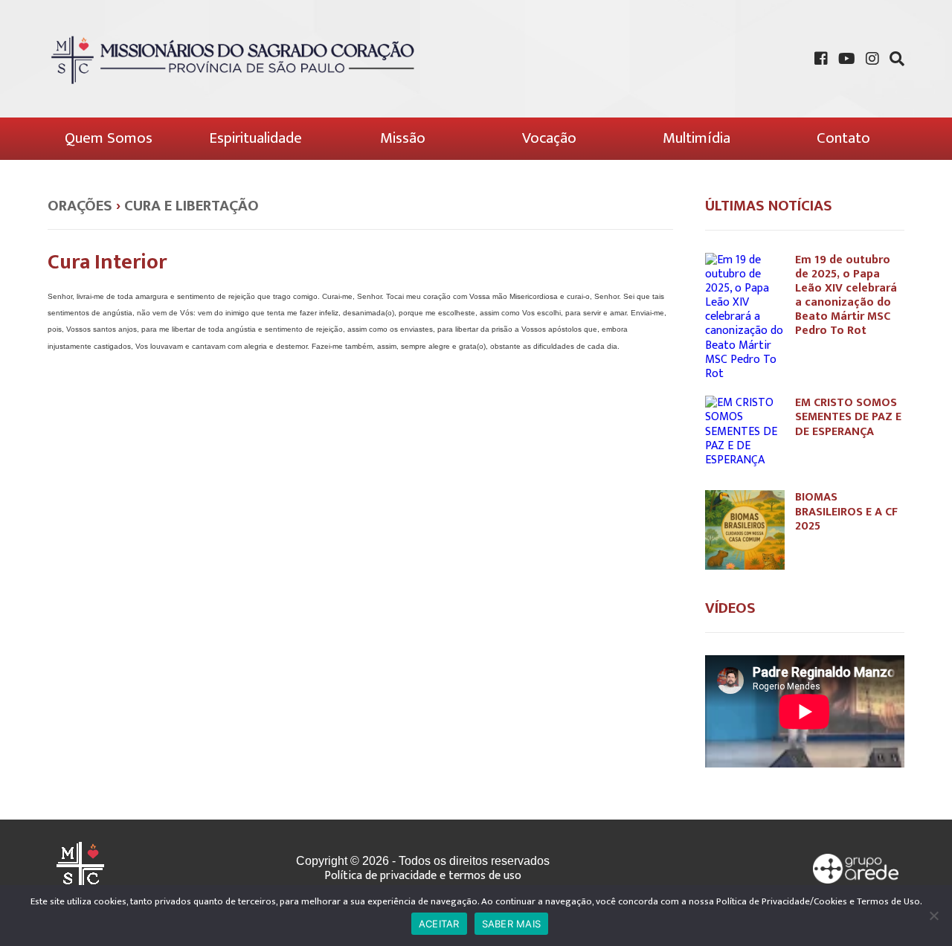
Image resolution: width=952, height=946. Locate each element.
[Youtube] (846, 58)
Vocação (549, 138)
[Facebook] (821, 58)
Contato (843, 138)
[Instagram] (872, 58)
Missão (402, 138)
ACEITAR (439, 924)
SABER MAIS (511, 924)
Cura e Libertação (191, 206)
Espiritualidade (255, 138)
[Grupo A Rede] (856, 869)
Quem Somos (108, 138)
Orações (80, 206)
